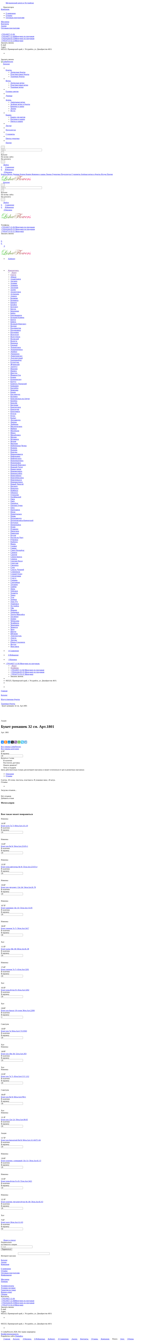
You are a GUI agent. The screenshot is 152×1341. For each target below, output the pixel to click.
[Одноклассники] (5, 742)
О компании (11, 13)
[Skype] (22, 742)
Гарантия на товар (8, 1290)
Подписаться (6, 1249)
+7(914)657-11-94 (8, 34)
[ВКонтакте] (2, 742)
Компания (5, 1264)
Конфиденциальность (10, 1334)
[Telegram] (25, 742)
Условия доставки (8, 1288)
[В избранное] (2, 735)
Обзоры (4, 1294)
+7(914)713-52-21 (12, 41)
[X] (12, 742)
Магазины (5, 1279)
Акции (4, 1262)
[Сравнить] (2, 737)
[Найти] (3, 161)
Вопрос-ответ (6, 1292)
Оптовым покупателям (15, 18)
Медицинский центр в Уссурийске (20, 3)
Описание (10, 774)
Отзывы (9, 15)
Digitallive (19, 1336)
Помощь (4, 1281)
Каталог (4, 1260)
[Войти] (2, 239)
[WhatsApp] (19, 742)
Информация (6, 1275)
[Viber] (15, 742)
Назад (14, 273)
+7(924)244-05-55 (17, 39)
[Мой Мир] (9, 742)
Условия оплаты (7, 1286)
